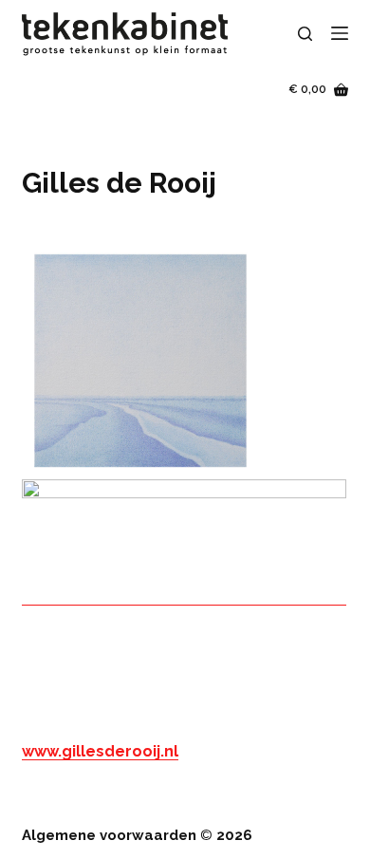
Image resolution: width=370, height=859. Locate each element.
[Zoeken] (305, 34)
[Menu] (339, 33)
